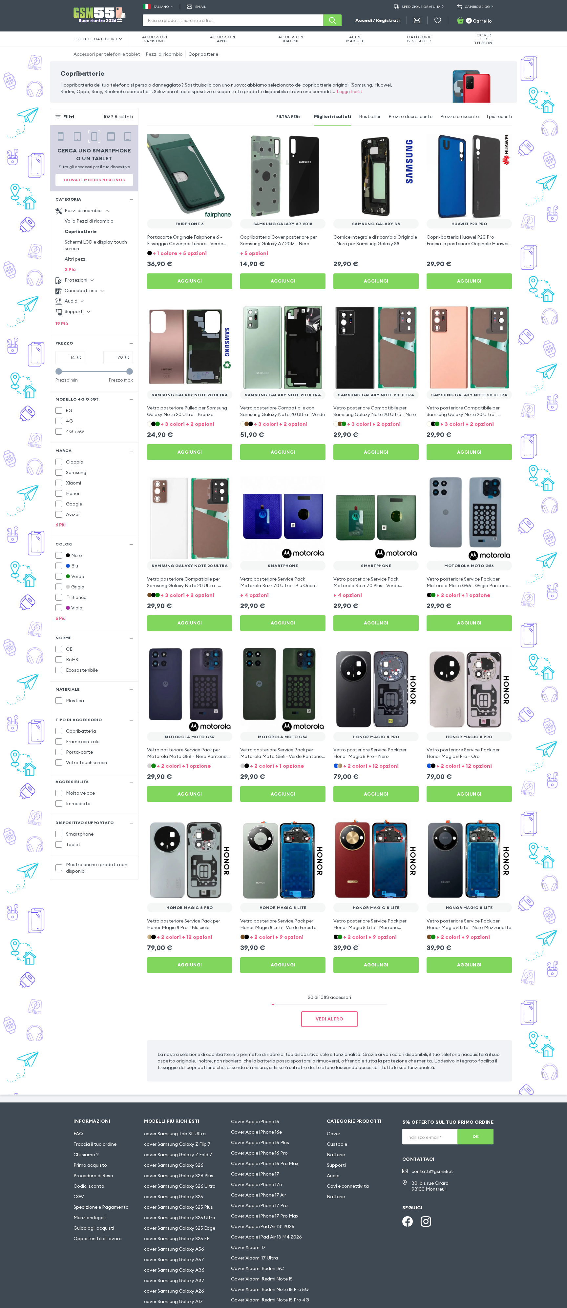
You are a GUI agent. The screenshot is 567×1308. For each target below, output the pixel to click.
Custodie (337, 1144)
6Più (60, 525)
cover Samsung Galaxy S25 (173, 1196)
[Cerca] (332, 20)
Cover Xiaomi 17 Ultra (254, 1258)
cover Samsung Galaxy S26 (173, 1165)
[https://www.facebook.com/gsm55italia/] (407, 1221)
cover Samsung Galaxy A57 (174, 1259)
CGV (79, 1196)
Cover (333, 1134)
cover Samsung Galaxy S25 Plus (178, 1207)
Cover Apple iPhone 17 (255, 1174)
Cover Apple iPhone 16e (256, 1132)
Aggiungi (190, 281)
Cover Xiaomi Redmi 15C (257, 1268)
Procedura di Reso (93, 1176)
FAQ (78, 1134)
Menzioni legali (90, 1217)
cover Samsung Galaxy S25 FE (176, 1238)
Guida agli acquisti (94, 1228)
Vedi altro (329, 1018)
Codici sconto (89, 1186)
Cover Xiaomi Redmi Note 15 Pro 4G (270, 1300)
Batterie (336, 1155)
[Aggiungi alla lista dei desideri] (223, 143)
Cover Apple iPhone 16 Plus (260, 1142)
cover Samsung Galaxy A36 (174, 1270)
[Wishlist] (437, 20)
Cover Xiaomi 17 (248, 1247)
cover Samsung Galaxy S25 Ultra (179, 1217)
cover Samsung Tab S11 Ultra (175, 1134)
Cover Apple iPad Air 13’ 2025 (262, 1226)
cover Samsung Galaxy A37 (174, 1280)
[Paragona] (210, 143)
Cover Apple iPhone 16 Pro (259, 1153)
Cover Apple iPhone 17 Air (258, 1195)
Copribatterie (203, 54)
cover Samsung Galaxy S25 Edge (179, 1228)
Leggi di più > (350, 91)
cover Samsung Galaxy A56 (174, 1249)
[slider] (58, 371)
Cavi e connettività (348, 1186)
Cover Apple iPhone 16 (255, 1121)
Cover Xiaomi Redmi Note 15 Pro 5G (269, 1289)
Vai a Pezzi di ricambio (89, 221)
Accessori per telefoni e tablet (107, 54)
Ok (475, 1136)
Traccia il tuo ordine (95, 1144)
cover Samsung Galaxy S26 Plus (178, 1176)
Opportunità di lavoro (98, 1238)
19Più (61, 324)
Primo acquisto (90, 1165)
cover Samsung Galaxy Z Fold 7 (178, 1155)
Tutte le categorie (96, 38)
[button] (189, 252)
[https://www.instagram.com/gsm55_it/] (426, 1221)
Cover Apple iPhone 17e (256, 1184)
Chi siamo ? (86, 1155)
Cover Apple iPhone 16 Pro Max (264, 1163)
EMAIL (200, 7)
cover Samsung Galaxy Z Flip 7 (177, 1144)
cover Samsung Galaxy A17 (173, 1301)
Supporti (336, 1165)
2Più (70, 269)
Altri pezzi (76, 259)
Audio (333, 1176)
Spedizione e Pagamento (101, 1207)
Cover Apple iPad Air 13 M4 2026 (266, 1237)
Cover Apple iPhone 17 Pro (259, 1205)
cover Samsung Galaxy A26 (174, 1291)
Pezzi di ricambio (164, 54)
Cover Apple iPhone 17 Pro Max (264, 1216)
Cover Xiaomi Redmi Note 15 (262, 1279)
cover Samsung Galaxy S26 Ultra (180, 1186)
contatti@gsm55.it (432, 1171)
